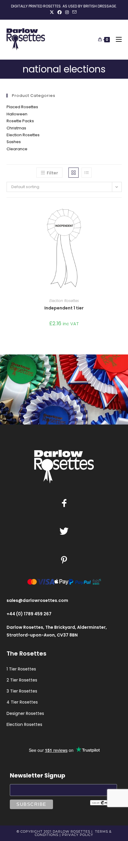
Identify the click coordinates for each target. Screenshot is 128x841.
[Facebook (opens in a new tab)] (59, 12)
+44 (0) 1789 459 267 (29, 614)
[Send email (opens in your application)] (74, 12)
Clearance (17, 149)
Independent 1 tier (64, 308)
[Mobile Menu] (116, 39)
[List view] (87, 173)
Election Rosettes (23, 135)
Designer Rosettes (25, 713)
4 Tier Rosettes (22, 702)
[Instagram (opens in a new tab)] (67, 12)
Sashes (14, 142)
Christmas (16, 128)
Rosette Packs (20, 121)
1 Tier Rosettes (21, 669)
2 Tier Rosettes (22, 680)
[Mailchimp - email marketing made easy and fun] (103, 802)
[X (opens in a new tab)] (53, 12)
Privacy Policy (77, 835)
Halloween (17, 114)
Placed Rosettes (22, 107)
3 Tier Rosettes (22, 691)
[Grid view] (73, 173)
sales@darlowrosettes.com (37, 600)
